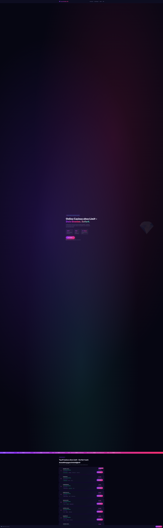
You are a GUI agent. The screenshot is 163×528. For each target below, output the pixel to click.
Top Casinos (91, 1)
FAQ (103, 1)
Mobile (101, 1)
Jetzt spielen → (99, 472)
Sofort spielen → (70, 237)
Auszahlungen (96, 1)
